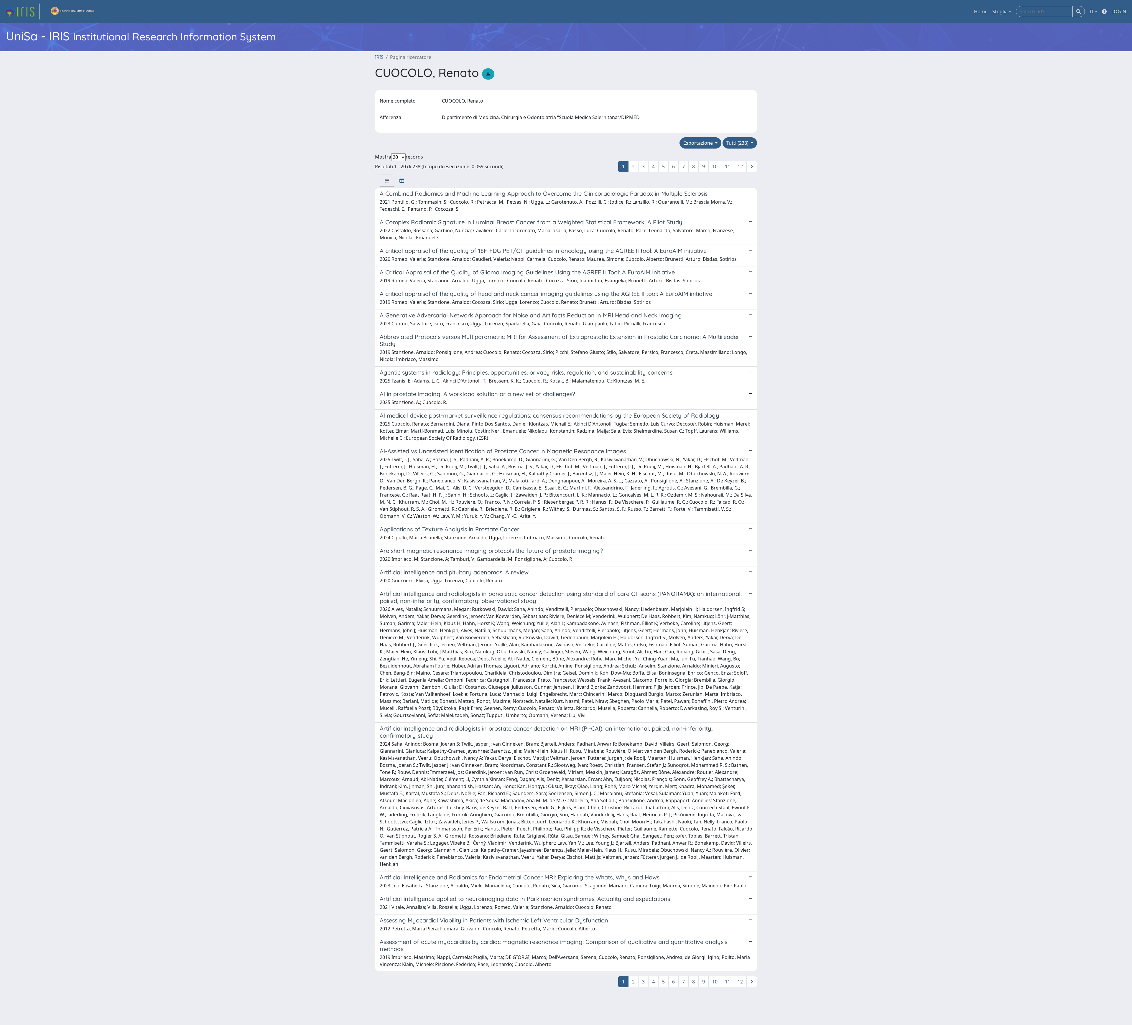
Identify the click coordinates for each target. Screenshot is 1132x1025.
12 (740, 166)
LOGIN (1118, 11)
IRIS (379, 57)
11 (727, 166)
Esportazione (698, 143)
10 (715, 166)
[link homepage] (22, 11)
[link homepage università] (72, 11)
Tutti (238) (738, 143)
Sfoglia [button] (1000, 11)
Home (981, 11)
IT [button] (1092, 11)
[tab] (387, 180)
